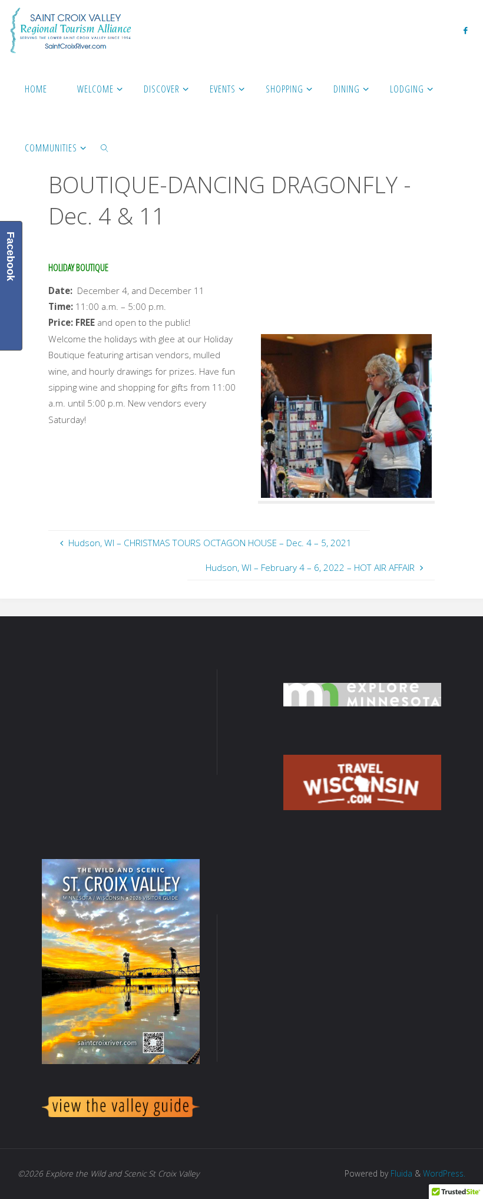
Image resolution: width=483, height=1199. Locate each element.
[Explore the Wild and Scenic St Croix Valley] (70, 29)
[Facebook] (465, 30)
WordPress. (444, 1173)
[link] (104, 147)
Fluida (400, 1173)
